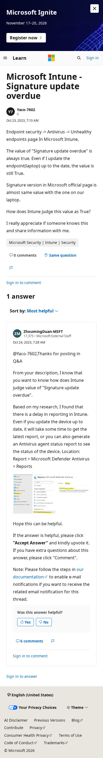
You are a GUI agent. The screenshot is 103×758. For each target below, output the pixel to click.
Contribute (13, 727)
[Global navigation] (5, 58)
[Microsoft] (51, 57)
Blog (75, 720)
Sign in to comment (23, 282)
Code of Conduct (19, 742)
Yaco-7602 (26, 109)
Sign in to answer (21, 676)
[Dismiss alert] (94, 8)
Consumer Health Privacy (26, 735)
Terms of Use (70, 735)
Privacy (36, 727)
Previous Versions (49, 720)
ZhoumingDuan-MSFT (43, 331)
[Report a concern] (11, 268)
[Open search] (79, 58)
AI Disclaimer (16, 720)
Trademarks (54, 742)
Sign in (92, 57)
